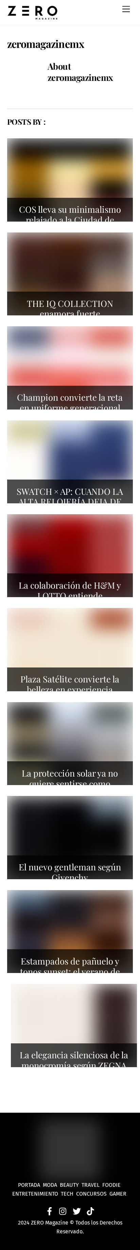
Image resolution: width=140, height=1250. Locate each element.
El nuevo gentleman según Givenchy (70, 872)
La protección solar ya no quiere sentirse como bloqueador (70, 783)
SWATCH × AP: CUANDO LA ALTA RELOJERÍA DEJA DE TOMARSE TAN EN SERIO (70, 501)
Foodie (111, 1185)
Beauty (71, 1185)
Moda (51, 1185)
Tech (68, 1194)
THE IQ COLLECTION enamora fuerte (70, 308)
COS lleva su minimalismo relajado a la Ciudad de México (70, 219)
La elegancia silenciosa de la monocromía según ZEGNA (74, 1060)
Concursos (92, 1194)
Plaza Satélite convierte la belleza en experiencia (69, 684)
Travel (92, 1185)
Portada (29, 1185)
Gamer (118, 1194)
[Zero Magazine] (32, 16)
